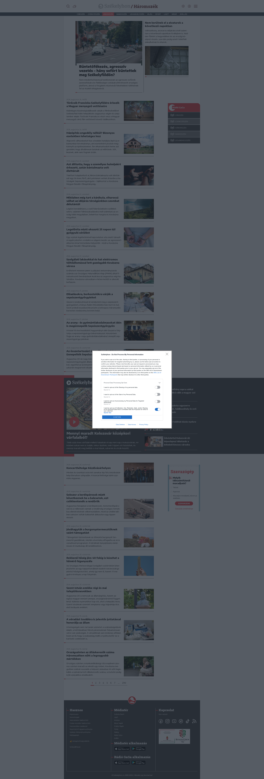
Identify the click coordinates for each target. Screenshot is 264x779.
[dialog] (132, 389)
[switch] (157, 387)
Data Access (132, 424)
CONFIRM (117, 417)
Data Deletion (120, 424)
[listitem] (132, 383)
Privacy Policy (143, 424)
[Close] (168, 355)
